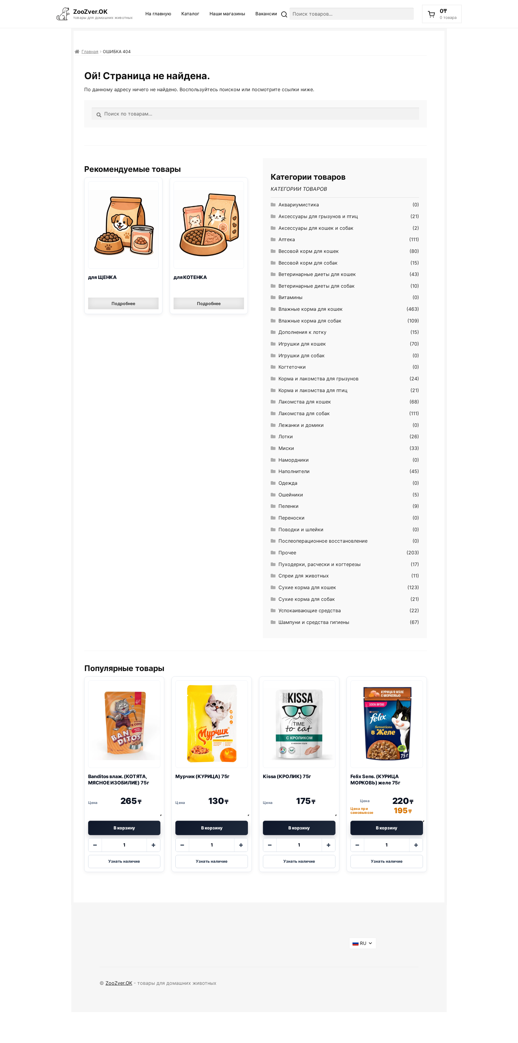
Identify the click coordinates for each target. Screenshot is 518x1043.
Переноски (291, 518)
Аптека (286, 239)
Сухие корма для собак (306, 599)
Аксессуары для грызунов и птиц (318, 216)
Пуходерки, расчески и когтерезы (319, 564)
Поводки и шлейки (300, 529)
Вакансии (266, 13)
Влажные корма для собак (309, 321)
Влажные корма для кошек (310, 309)
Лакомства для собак (304, 413)
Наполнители (294, 471)
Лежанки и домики (301, 425)
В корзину (124, 827)
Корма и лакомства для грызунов (318, 379)
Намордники (293, 460)
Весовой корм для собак (308, 263)
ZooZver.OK (119, 983)
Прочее (287, 553)
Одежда (287, 483)
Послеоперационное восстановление (323, 541)
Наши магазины (227, 13)
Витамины (290, 297)
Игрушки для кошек (302, 344)
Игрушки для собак (301, 355)
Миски (286, 448)
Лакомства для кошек (304, 402)
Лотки (285, 436)
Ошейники (290, 495)
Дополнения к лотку (302, 332)
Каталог (190, 13)
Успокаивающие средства (309, 610)
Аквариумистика (298, 205)
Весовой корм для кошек (308, 251)
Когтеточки (292, 367)
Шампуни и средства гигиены (313, 622)
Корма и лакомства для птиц (312, 390)
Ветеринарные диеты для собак (316, 286)
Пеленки (288, 506)
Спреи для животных (303, 576)
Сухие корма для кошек (307, 587)
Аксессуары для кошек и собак (315, 228)
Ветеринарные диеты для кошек (317, 274)
